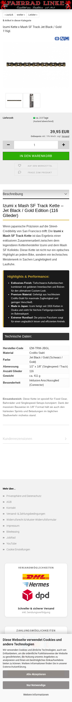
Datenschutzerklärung (14, 666)
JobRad (11, 537)
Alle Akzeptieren (36, 674)
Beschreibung (13, 194)
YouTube (11, 543)
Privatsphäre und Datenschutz (23, 495)
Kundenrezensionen (17, 439)
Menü (5, 5)
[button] (8, 145)
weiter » (21, 14)
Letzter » (32, 14)
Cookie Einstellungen (18, 549)
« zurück (9, 14)
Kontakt (11, 507)
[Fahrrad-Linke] (36, 4)
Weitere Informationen (36, 694)
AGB (9, 501)
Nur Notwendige (36, 685)
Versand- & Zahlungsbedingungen (25, 513)
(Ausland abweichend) (43, 121)
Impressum (12, 525)
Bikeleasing (12, 531)
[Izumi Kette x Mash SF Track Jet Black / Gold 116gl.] (36, 64)
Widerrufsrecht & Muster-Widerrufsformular (31, 519)
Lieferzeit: (8, 117)
